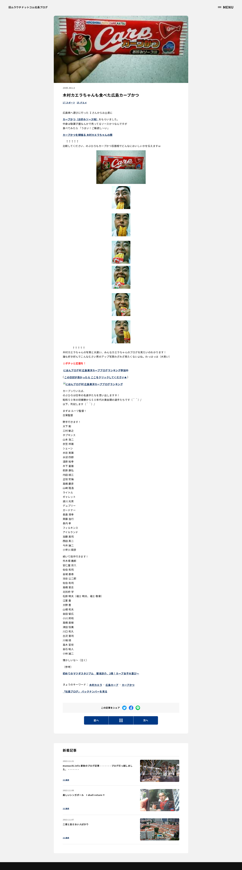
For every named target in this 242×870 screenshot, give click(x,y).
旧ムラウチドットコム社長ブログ (28, 7)
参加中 (95, 370)
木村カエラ (95, 685)
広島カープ (112, 685)
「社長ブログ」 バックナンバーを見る (85, 691)
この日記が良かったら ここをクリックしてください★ (95, 377)
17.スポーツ (69, 102)
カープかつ (128, 685)
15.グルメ (82, 102)
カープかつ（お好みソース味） (81, 119)
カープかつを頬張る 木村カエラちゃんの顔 (87, 135)
